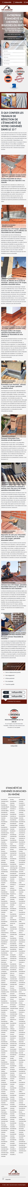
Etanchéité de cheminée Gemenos (4, 1017)
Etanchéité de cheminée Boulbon (4, 882)
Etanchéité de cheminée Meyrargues (4, 1110)
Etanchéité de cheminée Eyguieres (4, 980)
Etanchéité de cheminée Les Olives (22, 1078)
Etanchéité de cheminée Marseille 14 (22, 812)
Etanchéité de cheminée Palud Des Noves (22, 1121)
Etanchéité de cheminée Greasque (4, 1038)
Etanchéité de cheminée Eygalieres (4, 975)
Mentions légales (22, 1184)
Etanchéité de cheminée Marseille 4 (13, 1114)
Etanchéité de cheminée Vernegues (13, 1067)
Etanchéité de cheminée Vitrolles (13, 1078)
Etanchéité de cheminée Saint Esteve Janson (13, 940)
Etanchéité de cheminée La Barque (22, 1110)
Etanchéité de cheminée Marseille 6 (13, 1125)
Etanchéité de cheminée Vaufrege (22, 1101)
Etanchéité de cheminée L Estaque (22, 1001)
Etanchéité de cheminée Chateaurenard (4, 938)
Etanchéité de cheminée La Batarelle (22, 1051)
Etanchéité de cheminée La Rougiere (22, 984)
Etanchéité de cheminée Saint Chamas (13, 934)
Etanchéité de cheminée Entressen (22, 936)
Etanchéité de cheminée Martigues (4, 1091)
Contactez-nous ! (14, 39)
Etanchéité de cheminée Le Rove (13, 910)
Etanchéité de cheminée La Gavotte (22, 1056)
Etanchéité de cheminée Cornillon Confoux (5, 949)
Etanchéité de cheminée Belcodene (4, 860)
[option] (8, 100)
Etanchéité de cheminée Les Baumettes (22, 1126)
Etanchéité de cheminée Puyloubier (13, 860)
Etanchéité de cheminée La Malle (22, 881)
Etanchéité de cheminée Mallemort (4, 1075)
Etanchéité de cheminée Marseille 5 (13, 1119)
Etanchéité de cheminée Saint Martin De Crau (13, 966)
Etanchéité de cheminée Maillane (4, 1069)
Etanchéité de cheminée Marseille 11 (13, 1152)
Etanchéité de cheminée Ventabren (13, 1062)
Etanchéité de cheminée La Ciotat (4, 943)
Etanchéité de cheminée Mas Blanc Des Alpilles (5, 1097)
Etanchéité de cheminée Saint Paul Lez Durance (14, 979)
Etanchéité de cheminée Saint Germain (22, 908)
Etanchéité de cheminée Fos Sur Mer (5, 1003)
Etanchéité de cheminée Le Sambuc (22, 886)
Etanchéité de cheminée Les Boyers (22, 1045)
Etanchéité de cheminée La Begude (22, 947)
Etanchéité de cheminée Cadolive (4, 897)
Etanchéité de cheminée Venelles (13, 1056)
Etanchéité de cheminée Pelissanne (13, 803)
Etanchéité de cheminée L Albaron (22, 930)
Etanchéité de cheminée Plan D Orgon (13, 842)
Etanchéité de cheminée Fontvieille (4, 997)
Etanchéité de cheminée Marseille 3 (13, 1108)
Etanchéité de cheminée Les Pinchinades (22, 838)
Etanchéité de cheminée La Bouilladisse (4, 877)
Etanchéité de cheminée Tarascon (13, 1032)
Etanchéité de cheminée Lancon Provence (5, 1064)
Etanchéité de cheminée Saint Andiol (13, 916)
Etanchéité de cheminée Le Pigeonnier (22, 1028)
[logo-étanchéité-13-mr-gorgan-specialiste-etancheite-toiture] (7, 8)
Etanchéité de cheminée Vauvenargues (13, 1047)
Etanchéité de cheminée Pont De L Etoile (22, 1023)
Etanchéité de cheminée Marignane (4, 1080)
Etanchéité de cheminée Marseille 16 (22, 823)
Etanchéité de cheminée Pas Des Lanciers (22, 832)
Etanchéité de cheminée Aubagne (4, 818)
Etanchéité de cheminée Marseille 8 (13, 1136)
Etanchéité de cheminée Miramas (4, 1132)
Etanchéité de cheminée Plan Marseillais (22, 897)
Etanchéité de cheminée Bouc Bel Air (4, 871)
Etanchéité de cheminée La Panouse (22, 1095)
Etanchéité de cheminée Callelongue (22, 1138)
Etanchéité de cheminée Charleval (4, 918)
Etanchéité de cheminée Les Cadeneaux (22, 979)
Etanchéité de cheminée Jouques (4, 1047)
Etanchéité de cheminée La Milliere (22, 1089)
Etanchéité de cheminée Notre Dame (22, 990)
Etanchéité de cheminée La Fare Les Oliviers (5, 991)
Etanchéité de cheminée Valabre (22, 892)
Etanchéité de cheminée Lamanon (4, 1052)
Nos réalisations (14, 34)
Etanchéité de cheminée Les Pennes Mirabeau (14, 816)
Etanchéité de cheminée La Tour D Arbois (23, 849)
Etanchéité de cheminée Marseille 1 (13, 1097)
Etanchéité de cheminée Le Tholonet (13, 1038)
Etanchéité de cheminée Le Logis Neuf (22, 1006)
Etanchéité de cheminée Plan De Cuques (13, 836)
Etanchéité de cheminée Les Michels (22, 942)
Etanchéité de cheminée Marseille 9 (13, 1141)
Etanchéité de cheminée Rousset (13, 905)
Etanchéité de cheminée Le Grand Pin (22, 869)
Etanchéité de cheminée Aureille (4, 823)
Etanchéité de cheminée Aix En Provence (4, 801)
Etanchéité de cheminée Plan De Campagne (22, 858)
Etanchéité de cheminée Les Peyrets (22, 875)
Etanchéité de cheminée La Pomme (22, 1012)
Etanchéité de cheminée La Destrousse (4, 960)
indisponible (7, 2)
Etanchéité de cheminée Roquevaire (13, 899)
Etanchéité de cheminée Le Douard (22, 973)
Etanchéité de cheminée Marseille (4, 1086)
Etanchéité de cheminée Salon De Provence (13, 1003)
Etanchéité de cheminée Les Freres (22, 914)
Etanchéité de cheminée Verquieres (13, 1073)
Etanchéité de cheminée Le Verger (22, 864)
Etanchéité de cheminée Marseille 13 (22, 807)
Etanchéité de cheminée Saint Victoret (13, 997)
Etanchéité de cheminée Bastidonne (22, 1132)
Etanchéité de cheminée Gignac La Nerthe (5, 1023)
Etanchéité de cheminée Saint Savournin (13, 991)
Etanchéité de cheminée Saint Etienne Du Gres (13, 945)
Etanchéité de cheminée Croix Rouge (22, 1073)
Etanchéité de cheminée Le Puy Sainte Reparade (13, 866)
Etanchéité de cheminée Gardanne (4, 1012)
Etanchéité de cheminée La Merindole (22, 844)
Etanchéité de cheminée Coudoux (13, 1084)
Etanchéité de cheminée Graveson (4, 1032)
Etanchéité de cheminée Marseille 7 (13, 1130)
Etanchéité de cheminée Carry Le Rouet (4, 903)
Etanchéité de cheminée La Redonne (22, 967)
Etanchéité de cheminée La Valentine (22, 1084)
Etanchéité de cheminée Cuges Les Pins (4, 954)
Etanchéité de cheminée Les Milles (22, 919)
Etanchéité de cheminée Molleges (4, 1138)
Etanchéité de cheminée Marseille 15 (22, 818)
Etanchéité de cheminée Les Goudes (22, 1115)
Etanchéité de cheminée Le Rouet (22, 962)
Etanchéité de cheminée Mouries (4, 1143)
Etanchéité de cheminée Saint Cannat (13, 929)
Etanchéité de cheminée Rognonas (13, 879)
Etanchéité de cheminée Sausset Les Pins (14, 1008)
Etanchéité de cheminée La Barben (4, 836)
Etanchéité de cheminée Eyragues (4, 986)
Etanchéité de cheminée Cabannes (4, 888)
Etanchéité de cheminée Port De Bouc (13, 847)
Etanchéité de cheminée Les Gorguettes (22, 1017)
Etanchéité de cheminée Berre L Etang (5, 866)
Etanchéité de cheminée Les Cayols (22, 903)
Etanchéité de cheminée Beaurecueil (4, 855)
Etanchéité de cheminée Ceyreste (4, 912)
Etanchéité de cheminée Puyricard (22, 925)
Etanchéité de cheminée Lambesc (4, 1058)
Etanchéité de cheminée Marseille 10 (13, 1147)
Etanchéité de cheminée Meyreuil (4, 1115)
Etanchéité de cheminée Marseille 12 (22, 801)
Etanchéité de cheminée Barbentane (4, 842)
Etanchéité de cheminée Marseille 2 (13, 1102)
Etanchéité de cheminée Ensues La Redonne (5, 969)
